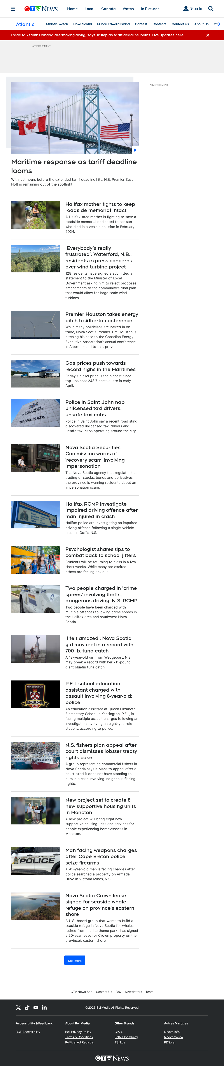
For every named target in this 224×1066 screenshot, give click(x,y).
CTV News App (82, 992)
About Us (201, 24)
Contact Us (180, 24)
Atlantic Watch (57, 24)
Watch (128, 9)
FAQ (118, 992)
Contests (159, 24)
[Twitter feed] (18, 1007)
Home (72, 9)
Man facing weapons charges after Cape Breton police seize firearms (101, 856)
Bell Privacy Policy (78, 1032)
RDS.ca (169, 1042)
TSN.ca (120, 1042)
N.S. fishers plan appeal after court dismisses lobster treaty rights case (101, 751)
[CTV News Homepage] (41, 8)
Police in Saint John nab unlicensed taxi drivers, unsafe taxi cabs (95, 408)
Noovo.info (172, 1032)
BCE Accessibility (28, 1032)
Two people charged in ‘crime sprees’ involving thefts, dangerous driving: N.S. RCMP (101, 594)
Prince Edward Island (113, 24)
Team (149, 992)
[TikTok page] (27, 1007)
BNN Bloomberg (126, 1037)
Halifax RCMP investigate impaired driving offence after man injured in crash (101, 510)
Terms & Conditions (79, 1037)
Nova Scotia (82, 24)
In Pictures (150, 9)
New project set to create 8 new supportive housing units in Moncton (100, 806)
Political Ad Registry (79, 1042)
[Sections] (13, 8)
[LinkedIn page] (44, 1007)
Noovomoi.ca (173, 1037)
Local (89, 9)
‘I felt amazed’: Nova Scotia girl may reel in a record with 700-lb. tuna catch (99, 644)
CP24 (118, 1032)
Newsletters (133, 992)
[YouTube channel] (35, 1007)
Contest (141, 24)
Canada (108, 9)
